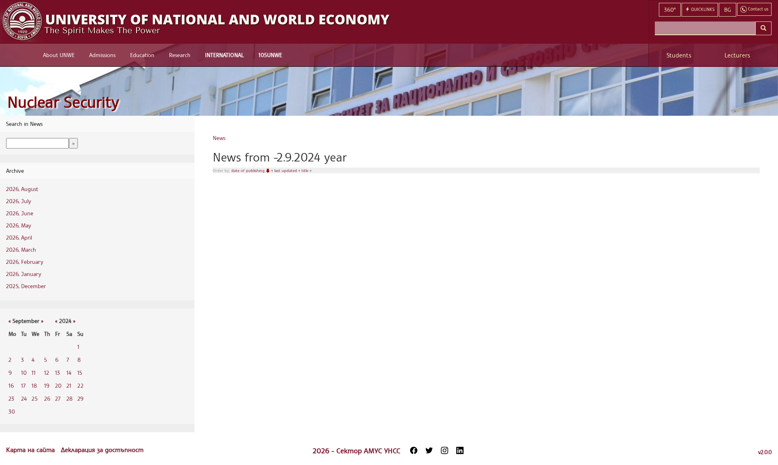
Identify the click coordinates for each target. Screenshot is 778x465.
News (219, 137)
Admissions (102, 54)
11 (34, 372)
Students (679, 55)
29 (80, 398)
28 (69, 398)
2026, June (19, 213)
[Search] (763, 28)
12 (46, 372)
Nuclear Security (63, 102)
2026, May (18, 225)
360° (669, 9)
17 (23, 385)
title (305, 170)
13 (57, 372)
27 (57, 398)
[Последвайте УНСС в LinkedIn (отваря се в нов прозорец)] (460, 450)
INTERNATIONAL (224, 54)
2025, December (26, 285)
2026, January (23, 273)
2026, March (21, 249)
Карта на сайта (31, 450)
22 (80, 385)
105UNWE (270, 54)
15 (79, 372)
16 (11, 385)
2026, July (18, 200)
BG (727, 9)
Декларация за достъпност (102, 450)
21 (68, 385)
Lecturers (737, 55)
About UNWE (59, 54)
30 (12, 411)
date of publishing (248, 170)
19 (46, 385)
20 (58, 385)
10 (24, 372)
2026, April (19, 237)
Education (142, 54)
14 (68, 372)
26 (47, 398)
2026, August (22, 188)
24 (24, 398)
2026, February (24, 261)
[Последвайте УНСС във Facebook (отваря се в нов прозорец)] (413, 450)
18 (34, 385)
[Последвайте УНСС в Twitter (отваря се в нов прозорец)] (429, 450)
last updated (286, 170)
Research (179, 54)
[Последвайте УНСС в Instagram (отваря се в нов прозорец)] (444, 450)
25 (35, 398)
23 (11, 398)
